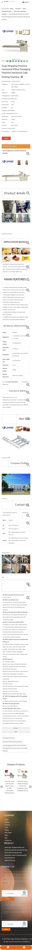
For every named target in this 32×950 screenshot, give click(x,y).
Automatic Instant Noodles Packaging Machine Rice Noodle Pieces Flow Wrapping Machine (22, 786)
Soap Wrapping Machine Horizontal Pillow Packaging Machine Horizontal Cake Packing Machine (15, 748)
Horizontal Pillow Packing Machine (12, 741)
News (6, 835)
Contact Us (8, 840)
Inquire (6, 138)
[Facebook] (5, 864)
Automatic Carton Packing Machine (16, 855)
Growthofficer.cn (25, 941)
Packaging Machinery (9, 738)
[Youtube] (12, 864)
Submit (8, 899)
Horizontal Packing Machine (13, 853)
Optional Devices (10, 860)
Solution (7, 822)
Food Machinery (10, 858)
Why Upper (8, 833)
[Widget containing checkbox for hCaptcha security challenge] (15, 893)
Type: (3, 90)
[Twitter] (15, 864)
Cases (6, 827)
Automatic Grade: (6, 81)
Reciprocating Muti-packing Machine (16, 850)
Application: (5, 84)
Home (6, 820)
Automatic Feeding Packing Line (14, 847)
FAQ (6, 838)
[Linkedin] (8, 864)
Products (7, 825)
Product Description (10, 146)
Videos (7, 830)
